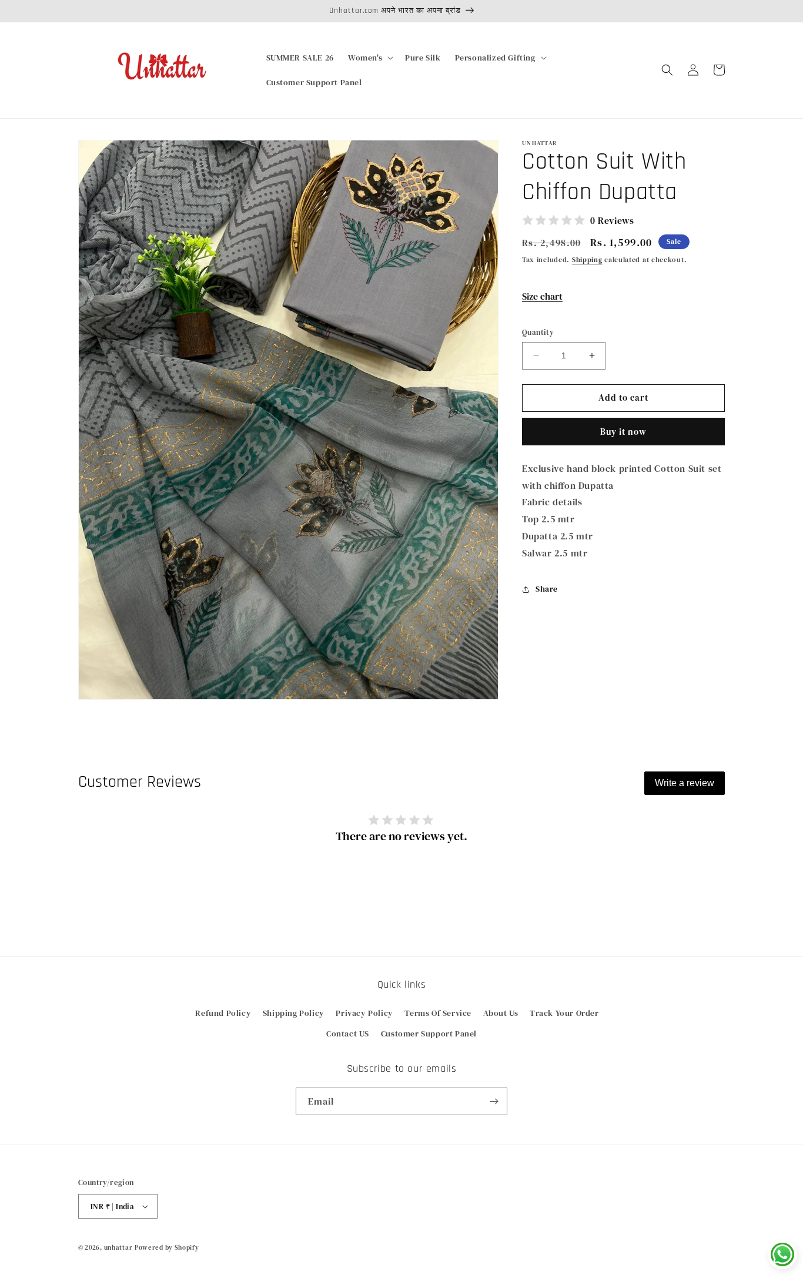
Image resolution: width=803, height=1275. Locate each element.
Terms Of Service (437, 1013)
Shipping (587, 259)
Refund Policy (223, 1013)
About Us (500, 1013)
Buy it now (623, 431)
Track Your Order (564, 1013)
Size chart (542, 296)
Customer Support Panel (429, 1033)
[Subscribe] (494, 1101)
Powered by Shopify (167, 1247)
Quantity (538, 332)
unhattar (118, 1247)
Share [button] (547, 589)
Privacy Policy (364, 1013)
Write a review (684, 783)
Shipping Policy (293, 1013)
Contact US (347, 1033)
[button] (369, 57)
